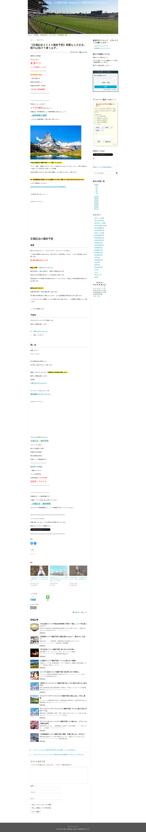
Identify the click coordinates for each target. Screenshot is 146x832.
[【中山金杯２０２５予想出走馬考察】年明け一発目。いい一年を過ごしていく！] (34, 627)
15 (103, 290)
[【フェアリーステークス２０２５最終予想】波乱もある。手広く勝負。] (34, 699)
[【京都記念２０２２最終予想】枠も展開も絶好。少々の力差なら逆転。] (39, 571)
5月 (97, 186)
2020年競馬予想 (99, 245)
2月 (97, 191)
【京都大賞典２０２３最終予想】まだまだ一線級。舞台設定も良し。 (78, 579)
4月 (97, 188)
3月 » (98, 296)
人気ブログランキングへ (45, 267)
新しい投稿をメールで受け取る (41, 808)
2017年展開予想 (99, 228)
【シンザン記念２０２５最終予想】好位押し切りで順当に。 (60, 672)
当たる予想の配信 (101, 116)
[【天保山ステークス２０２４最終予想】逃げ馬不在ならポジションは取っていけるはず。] (59, 571)
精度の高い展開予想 (102, 120)
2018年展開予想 (99, 235)
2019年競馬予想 (99, 240)
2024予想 (97, 262)
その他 (99, 124)
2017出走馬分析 (99, 220)
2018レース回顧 (99, 233)
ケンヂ (85, 612)
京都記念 (77, 612)
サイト (32, 798)
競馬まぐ (110, 89)
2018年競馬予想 (99, 237)
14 (101, 290)
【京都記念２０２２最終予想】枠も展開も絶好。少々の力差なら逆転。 (39, 579)
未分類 (96, 277)
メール (33, 792)
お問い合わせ (43, 35)
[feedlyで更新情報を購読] (31, 607)
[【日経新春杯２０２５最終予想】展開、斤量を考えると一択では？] (34, 737)
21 (101, 292)
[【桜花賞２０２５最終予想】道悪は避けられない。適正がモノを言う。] (34, 640)
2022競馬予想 (98, 255)
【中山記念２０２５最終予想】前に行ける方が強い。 (58, 649)
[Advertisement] (59, 220)
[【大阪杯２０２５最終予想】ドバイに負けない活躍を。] (34, 664)
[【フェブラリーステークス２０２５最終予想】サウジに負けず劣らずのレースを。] (34, 712)
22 (103, 292)
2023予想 (97, 257)
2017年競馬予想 (99, 230)
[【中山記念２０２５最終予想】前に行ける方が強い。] (34, 653)
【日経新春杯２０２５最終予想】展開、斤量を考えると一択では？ (62, 734)
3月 (97, 190)
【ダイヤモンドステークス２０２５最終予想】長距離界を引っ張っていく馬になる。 (58, 754)
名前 (32, 786)
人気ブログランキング (101, 46)
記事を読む (43, 633)
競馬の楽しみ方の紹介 (102, 118)
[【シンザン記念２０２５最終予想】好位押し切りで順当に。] (34, 675)
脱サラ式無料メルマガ (100, 75)
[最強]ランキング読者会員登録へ (102, 167)
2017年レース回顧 (99, 223)
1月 (97, 193)
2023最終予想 (98, 260)
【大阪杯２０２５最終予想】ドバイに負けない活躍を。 (59, 660)
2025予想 (84, 52)
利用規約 (114, 89)
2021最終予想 (98, 250)
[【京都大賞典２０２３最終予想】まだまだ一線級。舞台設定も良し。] (78, 571)
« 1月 (94, 296)
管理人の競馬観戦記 (102, 122)
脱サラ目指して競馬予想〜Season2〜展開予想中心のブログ (73, 2)
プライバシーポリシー (73, 826)
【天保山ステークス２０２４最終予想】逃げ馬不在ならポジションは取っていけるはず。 (59, 579)
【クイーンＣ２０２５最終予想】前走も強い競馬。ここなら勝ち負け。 (54, 750)
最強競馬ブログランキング (102, 48)
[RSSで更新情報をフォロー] (35, 607)
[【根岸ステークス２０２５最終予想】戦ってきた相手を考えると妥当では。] (34, 686)
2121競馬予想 (98, 267)
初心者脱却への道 (62, 35)
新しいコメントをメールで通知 (41, 804)
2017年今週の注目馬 (100, 225)
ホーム (30, 35)
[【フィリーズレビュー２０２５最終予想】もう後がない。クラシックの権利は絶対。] (34, 725)
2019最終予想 (98, 242)
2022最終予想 (98, 252)
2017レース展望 (99, 218)
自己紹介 (36, 35)
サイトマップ (52, 35)
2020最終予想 (98, 247)
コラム (96, 272)
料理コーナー (98, 274)
